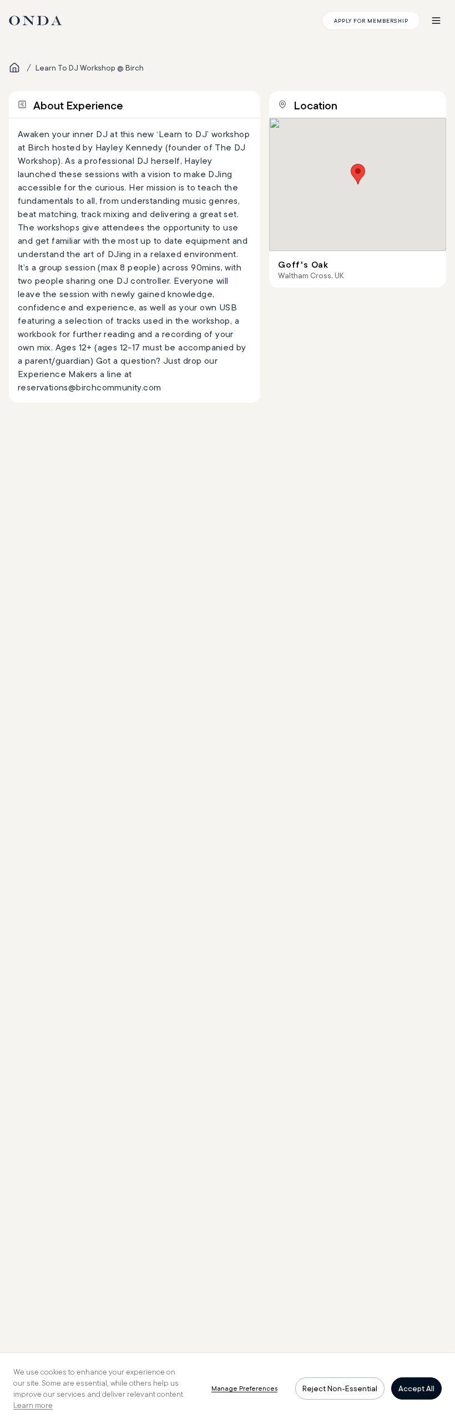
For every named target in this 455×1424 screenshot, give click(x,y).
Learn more (33, 1405)
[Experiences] (14, 67)
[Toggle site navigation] (436, 21)
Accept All (416, 1388)
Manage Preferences (244, 1388)
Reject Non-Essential (339, 1388)
